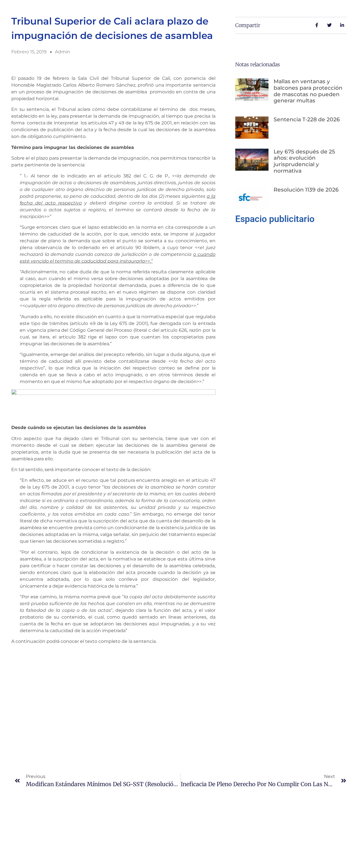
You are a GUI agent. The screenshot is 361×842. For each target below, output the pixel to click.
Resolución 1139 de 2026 (306, 189)
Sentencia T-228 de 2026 (307, 119)
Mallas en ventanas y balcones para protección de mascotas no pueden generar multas (308, 91)
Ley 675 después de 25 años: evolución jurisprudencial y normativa (304, 161)
